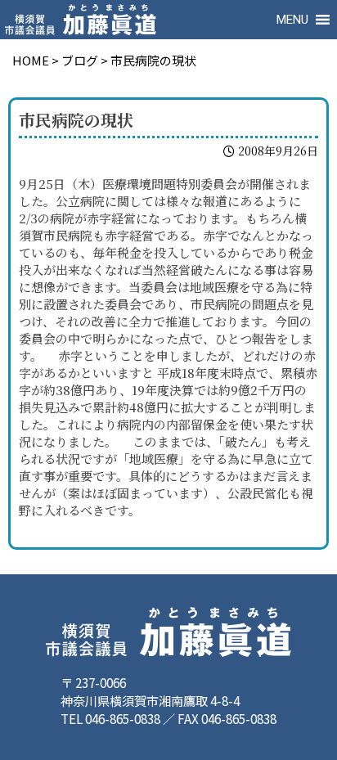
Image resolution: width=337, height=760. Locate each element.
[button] (292, 19)
